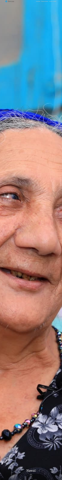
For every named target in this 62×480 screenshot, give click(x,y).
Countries (38, 1)
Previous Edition (44, 1)
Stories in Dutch (52, 1)
